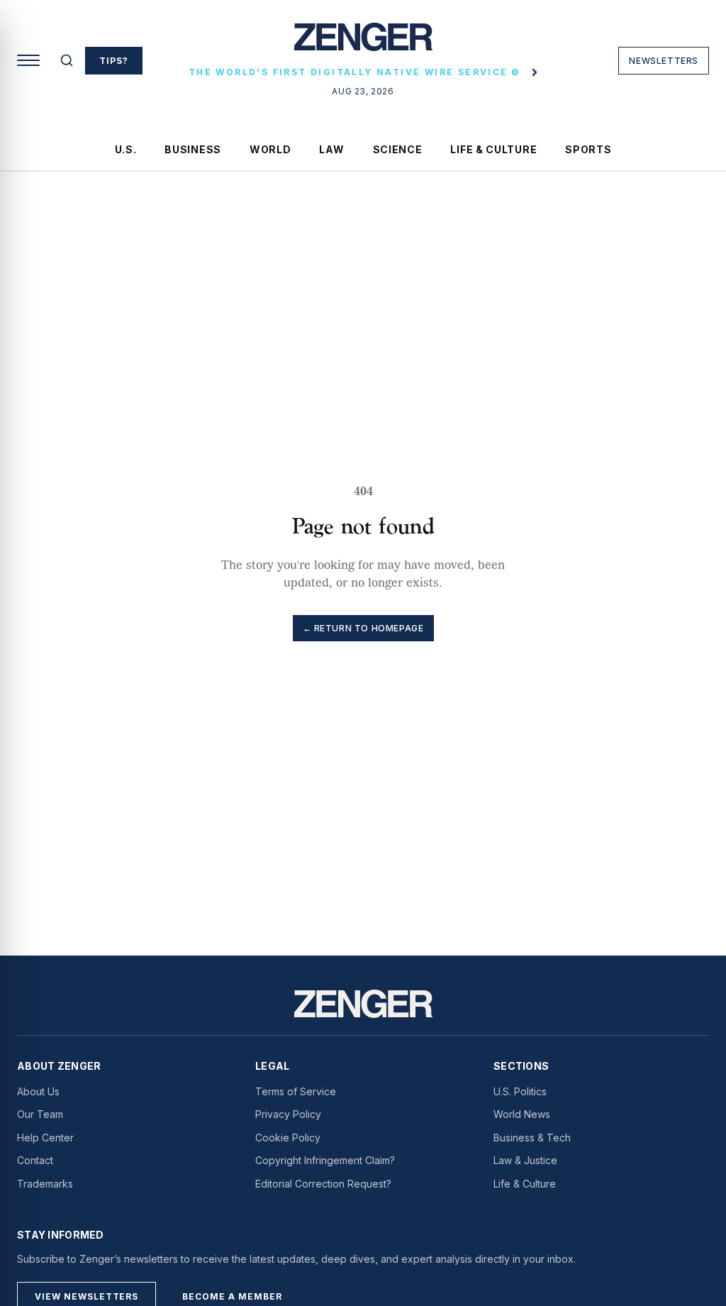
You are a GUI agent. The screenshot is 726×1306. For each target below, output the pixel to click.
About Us (38, 1091)
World (270, 149)
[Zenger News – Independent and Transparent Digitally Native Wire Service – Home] (363, 42)
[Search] (67, 60)
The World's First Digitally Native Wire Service (354, 72)
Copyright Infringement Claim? (325, 1160)
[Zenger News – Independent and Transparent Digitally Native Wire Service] (363, 1004)
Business (192, 149)
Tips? (113, 60)
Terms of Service (295, 1091)
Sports (588, 149)
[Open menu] (28, 60)
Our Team (40, 1114)
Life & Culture (493, 149)
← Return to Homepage (363, 628)
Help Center (45, 1137)
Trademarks (45, 1184)
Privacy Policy (288, 1114)
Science (398, 149)
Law (331, 149)
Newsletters (663, 60)
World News (521, 1114)
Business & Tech (532, 1137)
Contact (35, 1160)
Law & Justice (525, 1160)
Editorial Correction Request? (323, 1184)
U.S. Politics (520, 1091)
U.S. (126, 149)
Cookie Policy (287, 1137)
